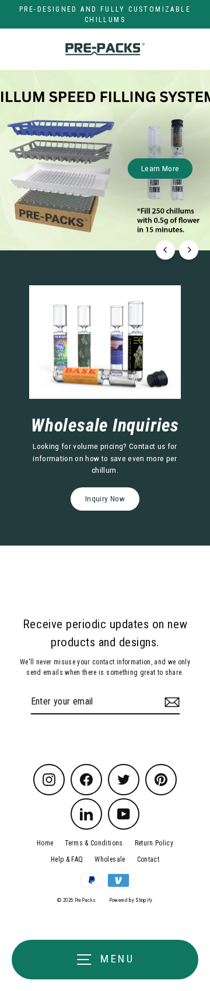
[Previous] (165, 250)
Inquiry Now (105, 498)
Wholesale (109, 859)
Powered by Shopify (131, 900)
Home (45, 843)
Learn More (160, 168)
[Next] (188, 250)
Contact (148, 859)
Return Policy (154, 843)
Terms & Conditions (94, 843)
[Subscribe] (170, 702)
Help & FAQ (67, 859)
